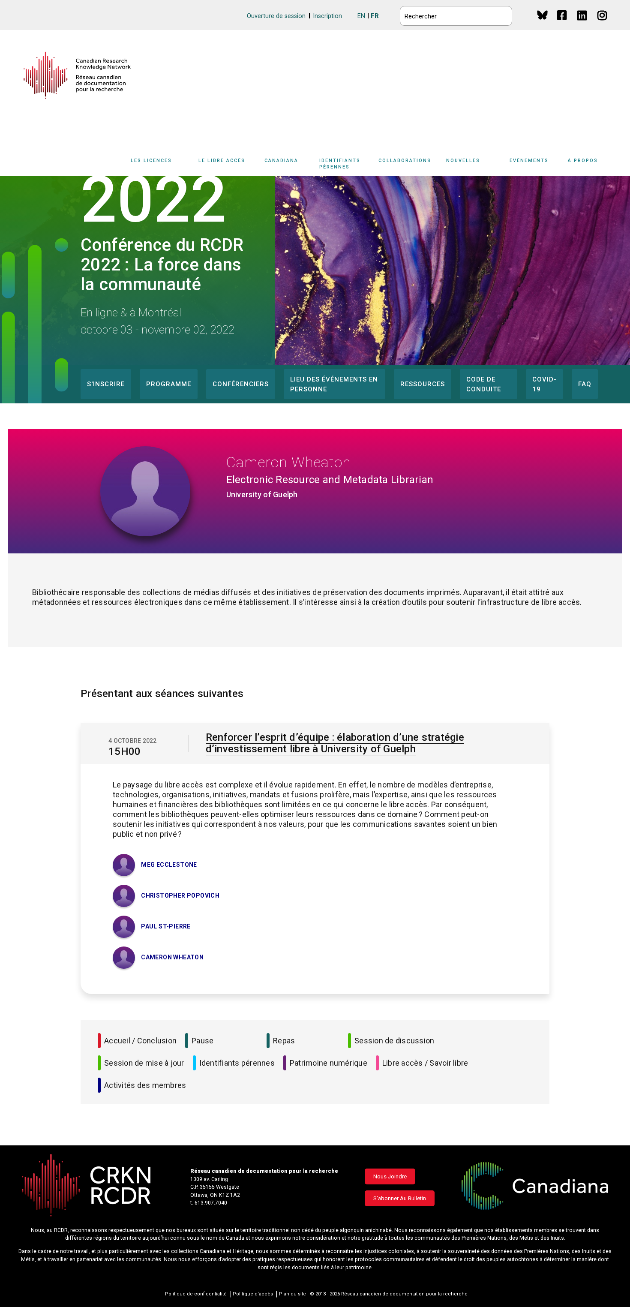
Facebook (562, 23)
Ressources (422, 384)
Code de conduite (483, 384)
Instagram (602, 23)
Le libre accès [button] (221, 160)
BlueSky (542, 14)
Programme (168, 384)
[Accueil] (77, 75)
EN (361, 16)
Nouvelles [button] (463, 160)
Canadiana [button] (281, 160)
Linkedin (582, 23)
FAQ (584, 384)
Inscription (327, 16)
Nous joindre (390, 1176)
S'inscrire (106, 384)
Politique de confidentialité (196, 1294)
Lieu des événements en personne (334, 384)
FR (375, 16)
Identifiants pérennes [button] (339, 164)
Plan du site (292, 1294)
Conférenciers (241, 384)
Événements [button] (529, 160)
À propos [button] (583, 160)
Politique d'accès (253, 1294)
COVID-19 (544, 384)
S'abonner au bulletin (399, 1198)
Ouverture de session (276, 16)
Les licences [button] (151, 160)
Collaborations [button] (404, 160)
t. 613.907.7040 (208, 1203)
